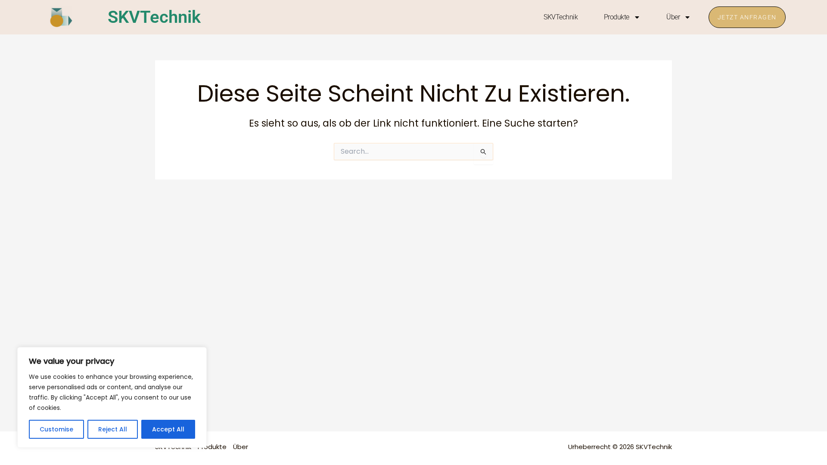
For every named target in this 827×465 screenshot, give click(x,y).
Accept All (168, 429)
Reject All (112, 429)
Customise (56, 429)
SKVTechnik (154, 17)
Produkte (616, 17)
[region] (112, 397)
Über (673, 17)
